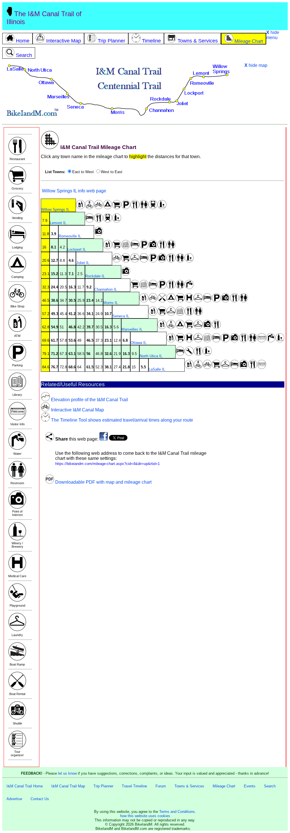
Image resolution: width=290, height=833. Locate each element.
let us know (67, 773)
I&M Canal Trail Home (25, 786)
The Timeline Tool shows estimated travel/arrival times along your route (121, 420)
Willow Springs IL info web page (73, 190)
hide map (255, 65)
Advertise (14, 799)
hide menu (272, 35)
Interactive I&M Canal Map (77, 409)
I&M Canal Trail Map (68, 786)
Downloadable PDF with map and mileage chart (103, 482)
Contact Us (40, 799)
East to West (83, 172)
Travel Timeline (134, 786)
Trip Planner (103, 786)
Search (270, 786)
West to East (111, 172)
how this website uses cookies (145, 816)
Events (249, 786)
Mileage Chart (224, 786)
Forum (160, 786)
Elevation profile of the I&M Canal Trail (89, 399)
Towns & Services (189, 786)
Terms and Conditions (177, 811)
